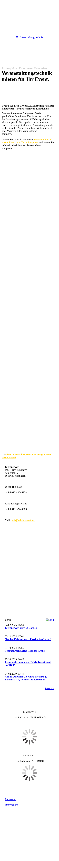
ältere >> (49, 688)
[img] (29, 9)
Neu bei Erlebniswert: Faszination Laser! (28, 639)
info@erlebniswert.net (23, 520)
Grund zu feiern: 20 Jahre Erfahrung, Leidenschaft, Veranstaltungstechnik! (26, 678)
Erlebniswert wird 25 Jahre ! (21, 628)
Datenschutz (11, 804)
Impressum (10, 799)
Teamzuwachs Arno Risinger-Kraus (25, 650)
